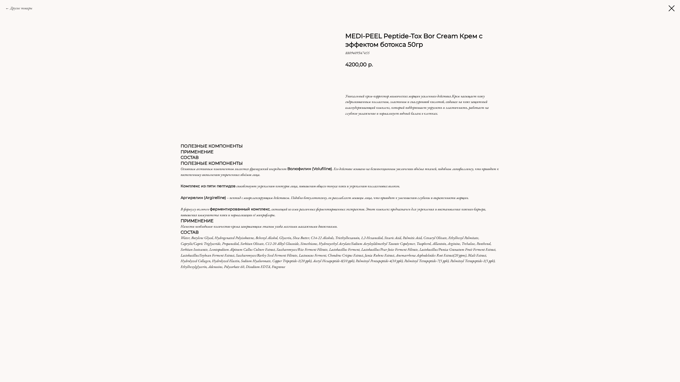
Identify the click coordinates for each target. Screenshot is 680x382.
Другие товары (21, 8)
